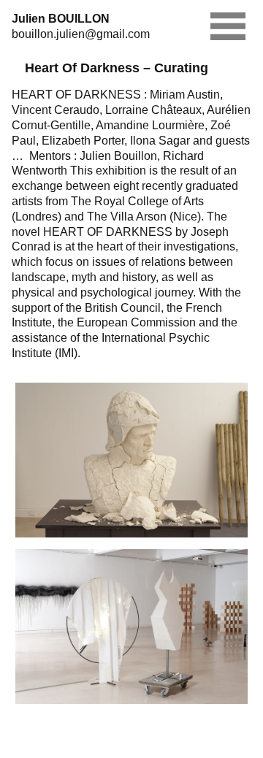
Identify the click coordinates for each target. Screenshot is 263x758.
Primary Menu (227, 26)
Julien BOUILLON (61, 18)
